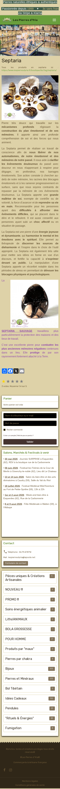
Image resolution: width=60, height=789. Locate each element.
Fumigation (13, 728)
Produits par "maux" (19, 649)
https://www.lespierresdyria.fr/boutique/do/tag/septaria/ (29, 70)
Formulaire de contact (15, 563)
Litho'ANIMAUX (16, 619)
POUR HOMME (15, 639)
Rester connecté (15, 430)
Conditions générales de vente (30, 785)
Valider (30, 442)
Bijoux (9, 669)
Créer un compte (9, 435)
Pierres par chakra (18, 659)
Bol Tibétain (13, 688)
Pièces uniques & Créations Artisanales (25, 578)
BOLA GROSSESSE (18, 629)
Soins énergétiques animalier (26, 609)
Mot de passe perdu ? (25, 435)
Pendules (11, 708)
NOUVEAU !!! (14, 589)
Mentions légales (30, 781)
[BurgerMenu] (54, 20)
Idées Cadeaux (16, 698)
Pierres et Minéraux (19, 679)
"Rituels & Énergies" (19, 718)
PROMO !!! (12, 599)
